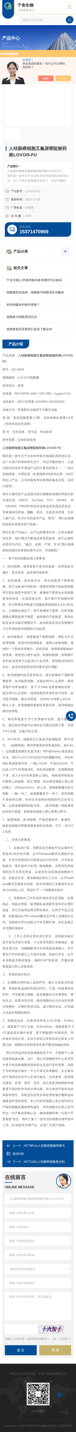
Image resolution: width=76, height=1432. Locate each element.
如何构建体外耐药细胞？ (23, 304)
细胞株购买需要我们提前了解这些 (29, 329)
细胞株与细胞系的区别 (21, 317)
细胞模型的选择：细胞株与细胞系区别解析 (35, 292)
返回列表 (18, 1153)
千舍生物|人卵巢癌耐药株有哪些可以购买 (34, 280)
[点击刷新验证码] (51, 1329)
